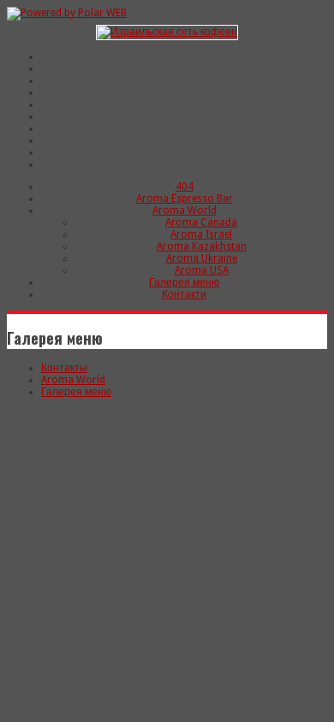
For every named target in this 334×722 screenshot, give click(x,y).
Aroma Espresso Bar (184, 198)
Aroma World (184, 210)
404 (185, 186)
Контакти (184, 294)
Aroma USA (202, 270)
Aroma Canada (201, 222)
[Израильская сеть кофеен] (167, 32)
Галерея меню (184, 282)
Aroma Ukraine (201, 258)
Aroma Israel (201, 234)
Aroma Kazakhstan (202, 246)
